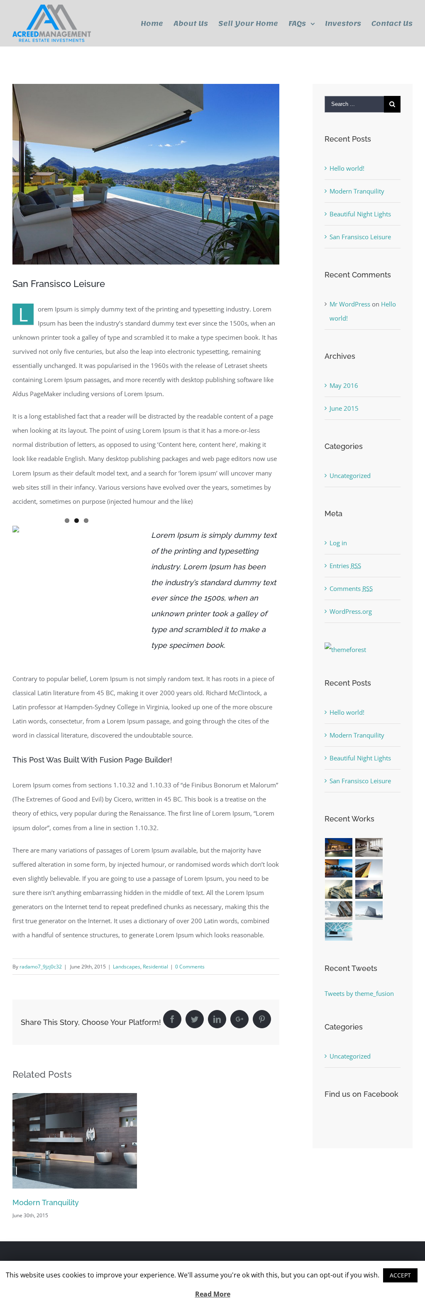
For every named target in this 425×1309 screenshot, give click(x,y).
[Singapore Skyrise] (369, 847)
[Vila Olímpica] (339, 931)
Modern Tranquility (45, 1202)
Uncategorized (350, 475)
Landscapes (126, 966)
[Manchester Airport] (369, 889)
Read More (212, 1294)
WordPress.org (351, 611)
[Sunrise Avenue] (339, 847)
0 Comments (190, 966)
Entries (345, 565)
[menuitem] (157, 23)
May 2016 (344, 385)
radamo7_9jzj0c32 (41, 966)
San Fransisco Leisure (360, 237)
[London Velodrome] (339, 910)
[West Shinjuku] (339, 889)
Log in (338, 543)
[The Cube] (369, 910)
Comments (351, 588)
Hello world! (347, 168)
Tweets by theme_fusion (359, 993)
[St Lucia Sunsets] (339, 868)
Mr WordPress (350, 304)
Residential (155, 966)
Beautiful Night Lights (360, 214)
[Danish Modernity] (369, 868)
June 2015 (344, 408)
